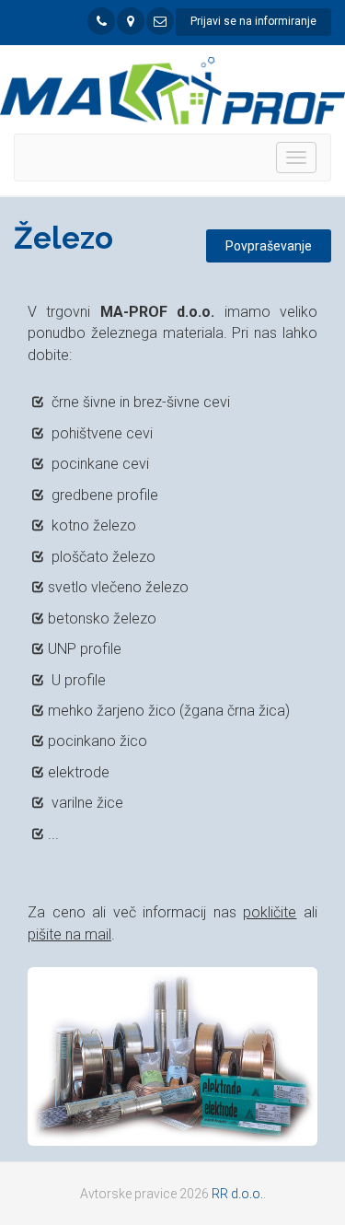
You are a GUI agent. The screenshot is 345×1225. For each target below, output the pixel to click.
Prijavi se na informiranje (253, 21)
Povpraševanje (268, 246)
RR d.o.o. (237, 1193)
